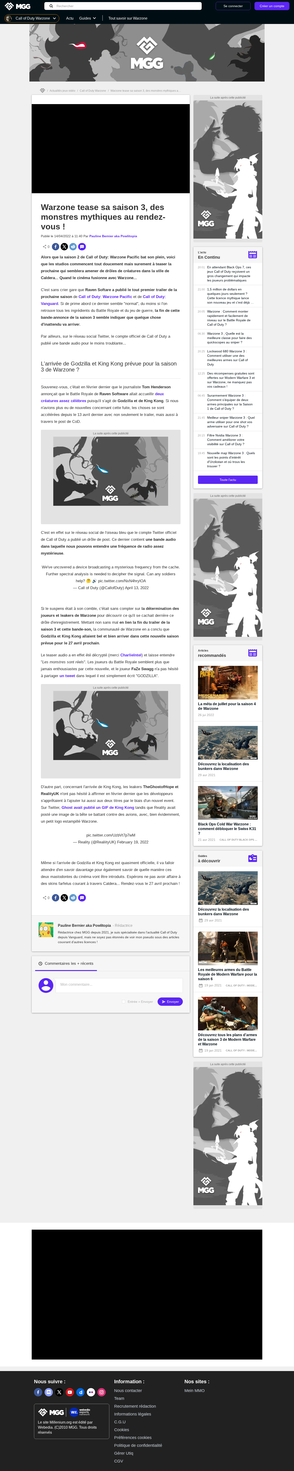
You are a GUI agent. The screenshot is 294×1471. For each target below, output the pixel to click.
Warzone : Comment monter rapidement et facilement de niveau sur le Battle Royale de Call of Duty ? (229, 318)
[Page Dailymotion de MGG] (80, 1392)
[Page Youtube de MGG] (70, 1392)
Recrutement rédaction (135, 1406)
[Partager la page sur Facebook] (55, 246)
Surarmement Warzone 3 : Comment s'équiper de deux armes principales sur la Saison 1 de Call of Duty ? (230, 402)
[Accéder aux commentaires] (82, 246)
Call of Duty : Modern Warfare (248, 985)
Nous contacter (128, 1390)
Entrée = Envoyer (140, 1001)
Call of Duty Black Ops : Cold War (245, 839)
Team (119, 1398)
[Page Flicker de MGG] (91, 1392)
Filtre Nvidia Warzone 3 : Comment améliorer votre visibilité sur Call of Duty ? (225, 439)
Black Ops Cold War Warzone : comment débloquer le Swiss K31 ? (227, 828)
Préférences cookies (133, 1437)
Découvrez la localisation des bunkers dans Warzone (223, 766)
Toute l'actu (228, 480)
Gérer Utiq (123, 1453)
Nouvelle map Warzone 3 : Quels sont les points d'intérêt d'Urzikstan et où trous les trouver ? (231, 459)
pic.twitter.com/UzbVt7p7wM (110, 835)
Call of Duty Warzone (93, 90)
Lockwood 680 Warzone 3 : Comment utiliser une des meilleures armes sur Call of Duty (227, 357)
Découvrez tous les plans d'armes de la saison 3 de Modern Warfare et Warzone (227, 1039)
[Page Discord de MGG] (49, 1392)
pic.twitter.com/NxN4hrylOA (122, 581)
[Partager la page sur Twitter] (64, 246)
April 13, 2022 (137, 588)
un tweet (67, 676)
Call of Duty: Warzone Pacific (105, 297)
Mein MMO (194, 1390)
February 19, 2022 (132, 842)
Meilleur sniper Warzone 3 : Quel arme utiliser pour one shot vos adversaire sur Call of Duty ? (231, 422)
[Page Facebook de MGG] (38, 1392)
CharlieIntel (130, 655)
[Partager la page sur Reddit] (73, 246)
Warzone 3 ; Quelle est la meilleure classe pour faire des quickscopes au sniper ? (229, 338)
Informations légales (132, 1414)
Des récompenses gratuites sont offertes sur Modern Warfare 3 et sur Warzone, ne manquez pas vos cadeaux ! (231, 379)
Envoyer (172, 1001)
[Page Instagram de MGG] (101, 1392)
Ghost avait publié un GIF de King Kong (98, 807)
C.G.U (120, 1422)
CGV (118, 1461)
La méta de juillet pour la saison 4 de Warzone (227, 706)
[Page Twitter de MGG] (59, 1392)
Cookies (121, 1429)
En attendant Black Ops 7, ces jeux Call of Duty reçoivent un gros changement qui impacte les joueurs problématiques (229, 273)
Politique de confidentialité (138, 1445)
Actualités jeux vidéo (62, 90)
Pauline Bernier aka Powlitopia (113, 236)
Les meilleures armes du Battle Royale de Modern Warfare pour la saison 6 (227, 974)
